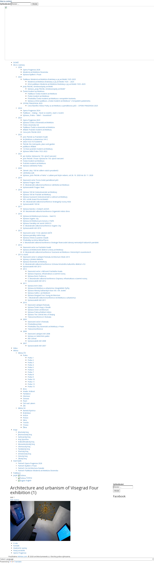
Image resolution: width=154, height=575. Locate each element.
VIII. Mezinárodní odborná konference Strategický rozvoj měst (47, 202)
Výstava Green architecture (38, 310)
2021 (20, 154)
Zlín (24, 406)
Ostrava (26, 398)
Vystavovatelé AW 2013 (32, 266)
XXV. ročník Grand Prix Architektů (35, 199)
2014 (20, 245)
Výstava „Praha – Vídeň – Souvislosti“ (37, 115)
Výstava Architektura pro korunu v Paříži (38, 221)
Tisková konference (35, 329)
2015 (20, 230)
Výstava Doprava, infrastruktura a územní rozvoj (46, 274)
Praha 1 (31, 358)
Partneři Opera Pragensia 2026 (30, 463)
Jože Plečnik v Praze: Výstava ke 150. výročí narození (43, 158)
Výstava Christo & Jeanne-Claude (35, 238)
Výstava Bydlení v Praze (32, 74)
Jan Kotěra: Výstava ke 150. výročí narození (39, 156)
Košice (25, 415)
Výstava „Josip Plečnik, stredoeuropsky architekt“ (46, 89)
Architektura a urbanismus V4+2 (35, 139)
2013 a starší (23, 254)
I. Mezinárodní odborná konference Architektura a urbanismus (52, 298)
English (28, 480)
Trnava (25, 425)
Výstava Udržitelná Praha (32, 166)
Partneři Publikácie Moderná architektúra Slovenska (38, 470)
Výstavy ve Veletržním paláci (38, 336)
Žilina (25, 427)
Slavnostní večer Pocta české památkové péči (40, 180)
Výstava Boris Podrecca (37, 276)
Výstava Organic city (30, 218)
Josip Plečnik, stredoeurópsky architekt (38, 86)
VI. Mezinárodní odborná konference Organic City (42, 226)
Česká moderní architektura (33, 91)
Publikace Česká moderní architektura (42, 94)
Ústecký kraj (23, 456)
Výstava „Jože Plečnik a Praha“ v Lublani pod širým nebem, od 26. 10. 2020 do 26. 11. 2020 (58, 175)
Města (15, 350)
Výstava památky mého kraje (34, 235)
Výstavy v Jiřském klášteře (33, 259)
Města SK (22, 408)
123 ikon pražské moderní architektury (38, 149)
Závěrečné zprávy (20, 548)
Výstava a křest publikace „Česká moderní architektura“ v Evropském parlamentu (59, 101)
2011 (25, 283)
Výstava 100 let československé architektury (40, 192)
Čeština (29, 478)
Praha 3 (31, 362)
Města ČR (22, 353)
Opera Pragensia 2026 (31, 70)
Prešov (25, 418)
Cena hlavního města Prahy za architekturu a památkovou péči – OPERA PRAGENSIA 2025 (63, 106)
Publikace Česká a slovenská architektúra (39, 127)
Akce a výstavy (19, 65)
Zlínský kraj (22, 458)
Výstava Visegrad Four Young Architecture (44, 295)
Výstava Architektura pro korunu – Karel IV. (39, 216)
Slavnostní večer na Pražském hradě (37, 247)
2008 (25, 331)
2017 (20, 206)
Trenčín (26, 422)
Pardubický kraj (24, 449)
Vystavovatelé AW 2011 (37, 300)
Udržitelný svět (28, 173)
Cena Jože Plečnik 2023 (32, 132)
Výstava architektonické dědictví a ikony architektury (43, 250)
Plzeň (25, 401)
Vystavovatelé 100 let (31, 204)
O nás (15, 543)
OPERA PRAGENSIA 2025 (32, 103)
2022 (20, 134)
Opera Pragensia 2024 (31, 110)
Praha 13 (31, 384)
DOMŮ (16, 62)
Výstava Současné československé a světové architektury (45, 197)
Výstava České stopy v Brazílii (39, 307)
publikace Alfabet (29, 146)
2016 (20, 214)
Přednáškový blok (35, 324)
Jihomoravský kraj (25, 434)
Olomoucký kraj (24, 446)
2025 (20, 77)
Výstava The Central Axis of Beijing (41, 314)
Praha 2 (31, 360)
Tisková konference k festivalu (39, 317)
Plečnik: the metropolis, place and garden (39, 144)
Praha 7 (31, 372)
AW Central (32, 338)
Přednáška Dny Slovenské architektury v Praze (46, 326)
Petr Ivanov (14, 500)
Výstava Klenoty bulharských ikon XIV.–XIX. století (47, 290)
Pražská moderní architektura (34, 163)
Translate (18, 561)
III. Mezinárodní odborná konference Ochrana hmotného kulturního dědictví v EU (54, 264)
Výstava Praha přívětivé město (39, 312)
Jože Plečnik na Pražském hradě (35, 137)
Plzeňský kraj (23, 451)
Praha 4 (31, 365)
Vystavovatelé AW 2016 (32, 228)
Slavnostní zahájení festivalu (39, 305)
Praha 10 (31, 379)
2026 (20, 67)
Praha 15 (31, 386)
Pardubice (27, 394)
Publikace (17, 473)
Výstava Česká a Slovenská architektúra (38, 122)
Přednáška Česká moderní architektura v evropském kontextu (52, 98)
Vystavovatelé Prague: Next (33, 187)
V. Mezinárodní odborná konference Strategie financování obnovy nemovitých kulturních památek (61, 242)
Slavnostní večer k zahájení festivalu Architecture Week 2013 (46, 257)
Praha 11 (31, 382)
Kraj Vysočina (23, 439)
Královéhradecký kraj (26, 442)
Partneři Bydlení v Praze (27, 466)
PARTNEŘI (17, 461)
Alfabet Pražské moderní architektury (37, 130)
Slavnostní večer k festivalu (38, 322)
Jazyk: (15, 475)
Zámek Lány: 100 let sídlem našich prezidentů (40, 170)
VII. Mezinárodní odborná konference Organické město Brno (46, 211)
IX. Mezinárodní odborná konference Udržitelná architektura (46, 185)
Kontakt (16, 546)
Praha (25, 355)
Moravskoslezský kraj (26, 444)
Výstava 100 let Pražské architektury (37, 194)
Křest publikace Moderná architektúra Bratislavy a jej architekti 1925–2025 (57, 84)
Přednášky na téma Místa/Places (35, 240)
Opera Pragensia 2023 (31, 120)
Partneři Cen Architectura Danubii (31, 468)
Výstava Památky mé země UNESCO (37, 223)
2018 (20, 190)
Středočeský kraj (24, 454)
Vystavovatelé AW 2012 (37, 281)
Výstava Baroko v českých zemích (36, 209)
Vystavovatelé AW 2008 (37, 341)
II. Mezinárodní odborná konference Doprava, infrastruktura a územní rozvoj (57, 278)
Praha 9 (31, 377)
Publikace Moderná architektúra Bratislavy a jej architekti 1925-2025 (49, 79)
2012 (25, 269)
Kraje (15, 430)
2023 (20, 118)
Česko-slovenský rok (31, 125)
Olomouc (26, 396)
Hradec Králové (29, 391)
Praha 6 (31, 370)
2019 (20, 178)
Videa (15, 348)
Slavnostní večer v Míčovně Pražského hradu (45, 271)
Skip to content (6, 1)
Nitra (25, 420)
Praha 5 (31, 367)
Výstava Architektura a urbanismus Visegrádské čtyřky (48, 288)
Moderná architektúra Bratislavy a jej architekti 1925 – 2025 (51, 82)
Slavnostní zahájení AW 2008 (39, 334)
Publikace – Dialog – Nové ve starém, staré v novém (43, 113)
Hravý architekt (19, 550)
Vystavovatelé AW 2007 (37, 346)
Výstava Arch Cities (35, 286)
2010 (25, 302)
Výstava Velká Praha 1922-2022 (35, 151)
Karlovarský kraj (24, 437)
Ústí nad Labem (29, 403)
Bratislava (27, 413)
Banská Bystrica (29, 410)
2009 (25, 319)
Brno (25, 389)
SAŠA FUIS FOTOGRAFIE (32, 142)
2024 (20, 108)
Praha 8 (31, 374)
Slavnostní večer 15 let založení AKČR (37, 233)
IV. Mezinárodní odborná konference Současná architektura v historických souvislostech (57, 252)
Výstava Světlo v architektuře (39, 293)
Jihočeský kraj (23, 432)
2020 (20, 168)
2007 (25, 343)
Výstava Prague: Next (31, 182)
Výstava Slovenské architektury (35, 262)
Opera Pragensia (19, 553)
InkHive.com (22, 556)
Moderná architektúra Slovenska (35, 72)
